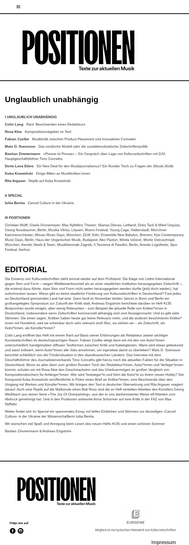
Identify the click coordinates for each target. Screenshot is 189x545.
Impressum (163, 542)
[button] (184, 8)
